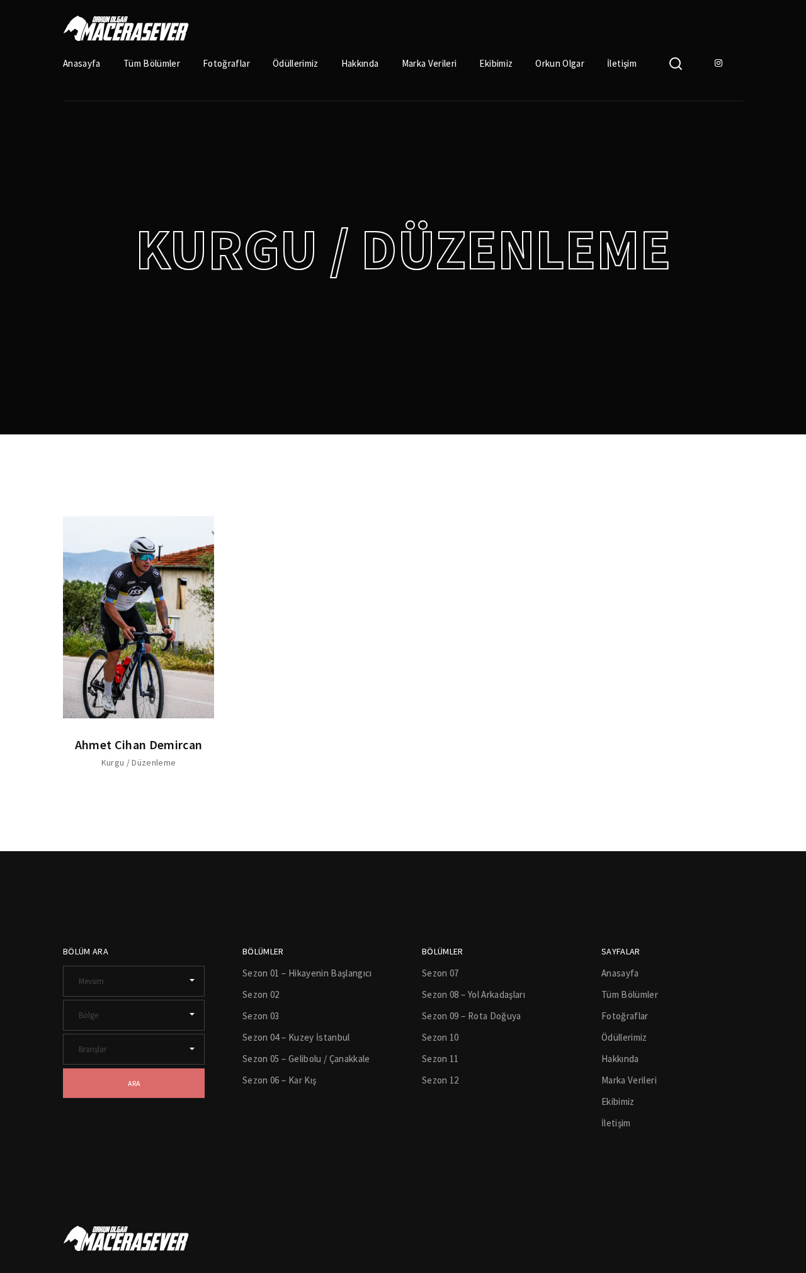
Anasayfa (82, 63)
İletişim (622, 63)
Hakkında (360, 63)
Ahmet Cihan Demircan (139, 744)
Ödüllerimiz (296, 63)
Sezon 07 (440, 973)
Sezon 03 (261, 1016)
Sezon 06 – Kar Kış (279, 1080)
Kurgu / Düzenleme (138, 762)
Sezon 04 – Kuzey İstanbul (296, 1037)
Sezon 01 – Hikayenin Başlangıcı (307, 973)
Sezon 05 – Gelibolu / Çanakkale (306, 1059)
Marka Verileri (429, 63)
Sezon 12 (440, 1080)
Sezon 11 (440, 1059)
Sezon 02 (261, 994)
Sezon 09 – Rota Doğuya (471, 1016)
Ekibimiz (496, 63)
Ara (134, 1083)
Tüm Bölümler (151, 63)
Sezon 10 (440, 1037)
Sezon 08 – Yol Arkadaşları (473, 994)
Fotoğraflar (226, 63)
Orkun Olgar (559, 63)
